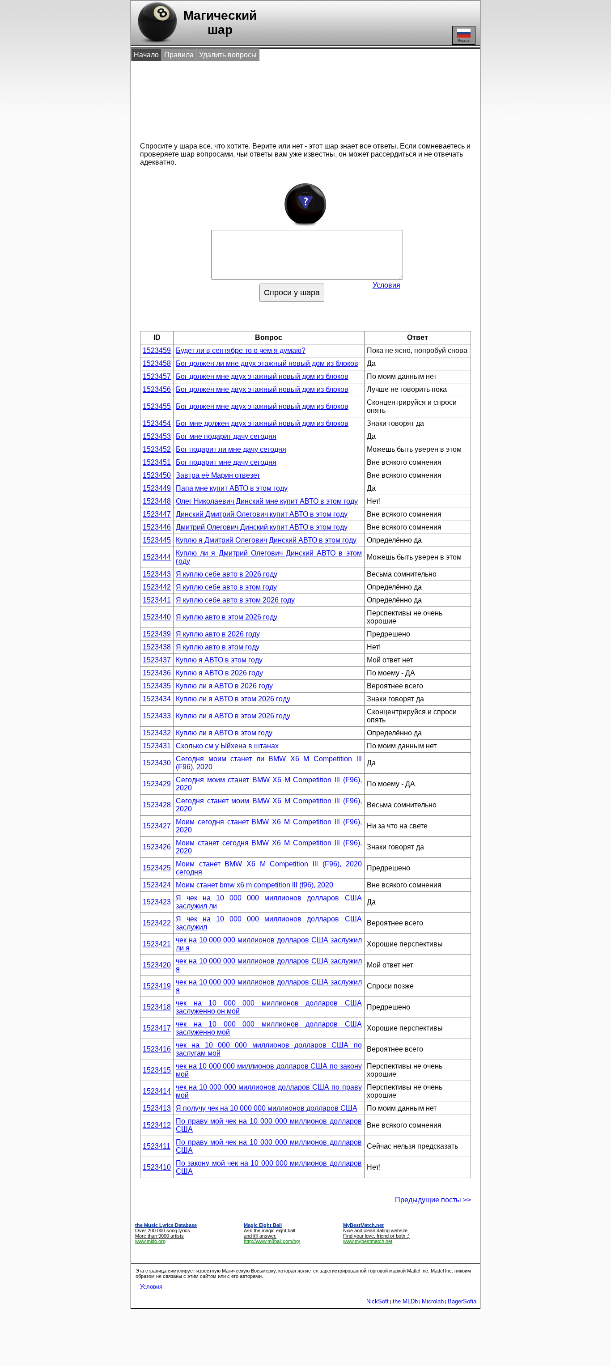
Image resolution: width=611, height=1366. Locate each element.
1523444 (157, 557)
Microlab (433, 1301)
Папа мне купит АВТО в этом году (232, 488)
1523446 (157, 527)
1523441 (157, 600)
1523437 (157, 660)
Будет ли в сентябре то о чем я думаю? (241, 350)
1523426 (157, 847)
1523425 (157, 868)
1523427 (157, 826)
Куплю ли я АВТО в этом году (224, 733)
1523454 (157, 423)
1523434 (157, 699)
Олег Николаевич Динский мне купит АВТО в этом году (267, 501)
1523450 (157, 475)
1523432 (157, 733)
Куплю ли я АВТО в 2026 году (224, 686)
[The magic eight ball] (155, 43)
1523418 (157, 1007)
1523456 (157, 389)
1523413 (157, 1108)
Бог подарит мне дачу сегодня (226, 462)
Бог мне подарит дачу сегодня (226, 436)
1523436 (157, 673)
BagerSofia (462, 1301)
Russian (464, 40)
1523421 (157, 944)
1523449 (157, 488)
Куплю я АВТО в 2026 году (219, 673)
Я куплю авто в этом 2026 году (226, 617)
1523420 (157, 965)
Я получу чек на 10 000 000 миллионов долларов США (266, 1108)
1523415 (157, 1070)
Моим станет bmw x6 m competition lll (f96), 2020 (254, 885)
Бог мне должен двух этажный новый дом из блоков (262, 423)
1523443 (157, 574)
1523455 (157, 406)
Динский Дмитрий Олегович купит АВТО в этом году (262, 514)
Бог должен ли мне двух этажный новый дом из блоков (267, 363)
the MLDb (405, 1301)
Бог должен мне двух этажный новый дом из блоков (262, 376)
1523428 (157, 805)
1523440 (157, 617)
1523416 (157, 1049)
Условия (386, 285)
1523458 (157, 363)
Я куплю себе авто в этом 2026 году (235, 600)
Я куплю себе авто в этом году (226, 587)
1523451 (157, 462)
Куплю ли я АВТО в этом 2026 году (233, 699)
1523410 (157, 1167)
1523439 (157, 634)
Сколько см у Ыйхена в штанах (227, 746)
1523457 (157, 376)
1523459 (157, 350)
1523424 (157, 885)
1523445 (157, 540)
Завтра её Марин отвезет (218, 475)
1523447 (157, 514)
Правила (179, 55)
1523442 (157, 587)
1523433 (157, 716)
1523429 (157, 784)
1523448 (157, 501)
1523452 (157, 449)
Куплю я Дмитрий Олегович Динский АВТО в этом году (266, 540)
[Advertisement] (296, 97)
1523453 (157, 436)
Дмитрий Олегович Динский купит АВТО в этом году (262, 527)
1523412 (157, 1125)
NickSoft (377, 1301)
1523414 (157, 1091)
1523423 (157, 902)
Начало (146, 55)
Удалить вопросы (228, 55)
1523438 (157, 647)
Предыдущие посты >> (433, 1200)
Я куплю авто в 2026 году (218, 634)
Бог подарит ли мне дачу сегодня (231, 449)
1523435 (157, 686)
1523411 (156, 1146)
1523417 (157, 1028)
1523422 (157, 923)
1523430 (157, 763)
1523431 (157, 746)
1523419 (157, 986)
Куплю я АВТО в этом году (219, 660)
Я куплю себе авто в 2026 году (226, 574)
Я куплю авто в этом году (217, 647)
